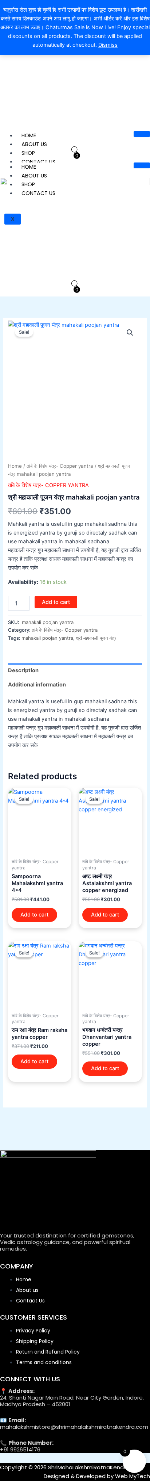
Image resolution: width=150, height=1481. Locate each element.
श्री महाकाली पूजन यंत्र (96, 638)
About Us (34, 144)
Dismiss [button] (108, 45)
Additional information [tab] (37, 684)
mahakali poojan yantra (47, 638)
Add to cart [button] (34, 914)
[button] (130, 332)
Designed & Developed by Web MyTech (97, 1476)
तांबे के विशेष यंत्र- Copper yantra (60, 466)
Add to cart (56, 602)
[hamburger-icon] (142, 134)
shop (28, 153)
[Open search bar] (75, 150)
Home (28, 135)
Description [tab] (23, 670)
